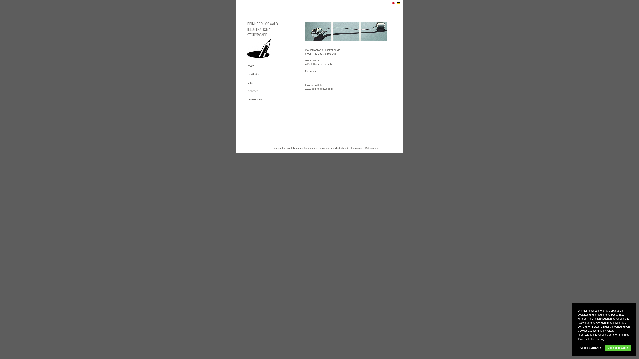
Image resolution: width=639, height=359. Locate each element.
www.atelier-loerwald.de (319, 88)
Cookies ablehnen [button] (590, 347)
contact (253, 91)
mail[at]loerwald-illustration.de (322, 50)
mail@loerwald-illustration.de (334, 148)
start (251, 66)
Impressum (357, 148)
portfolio (253, 74)
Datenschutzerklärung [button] (591, 339)
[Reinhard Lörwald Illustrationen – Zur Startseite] (258, 60)
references (255, 99)
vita (250, 82)
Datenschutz (371, 148)
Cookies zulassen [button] (618, 347)
